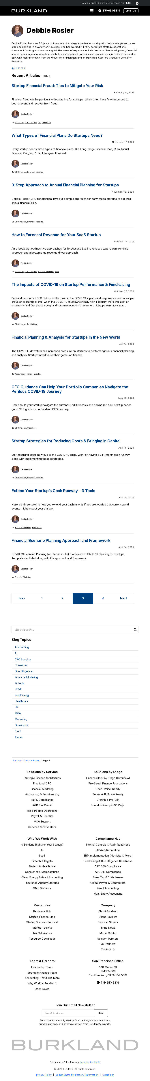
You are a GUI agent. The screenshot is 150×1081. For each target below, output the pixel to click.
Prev (21, 598)
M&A (18, 713)
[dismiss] (137, 3)
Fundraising (32, 324)
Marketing (21, 719)
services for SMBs (121, 3)
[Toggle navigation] (91, 11)
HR (39, 122)
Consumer (21, 665)
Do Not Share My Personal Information (76, 1074)
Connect (20, 68)
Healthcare (21, 701)
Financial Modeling (35, 172)
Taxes (19, 737)
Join (101, 1013)
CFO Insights (31, 122)
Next (123, 598)
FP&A (18, 689)
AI (16, 653)
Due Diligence (24, 671)
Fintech (19, 683)
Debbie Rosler (32, 760)
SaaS (57, 271)
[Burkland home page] (29, 10)
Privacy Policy (44, 1074)
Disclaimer (108, 1074)
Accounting (19, 122)
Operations (46, 122)
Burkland (17, 760)
